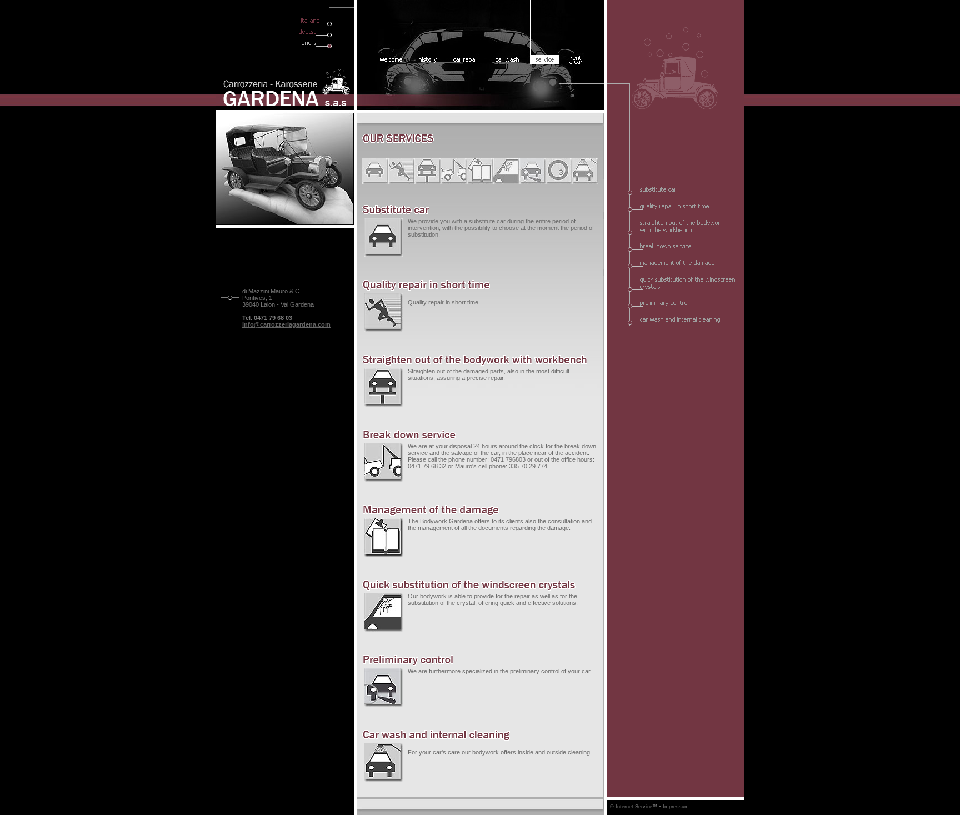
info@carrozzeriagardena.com (286, 324)
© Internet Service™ (633, 806)
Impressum (676, 806)
